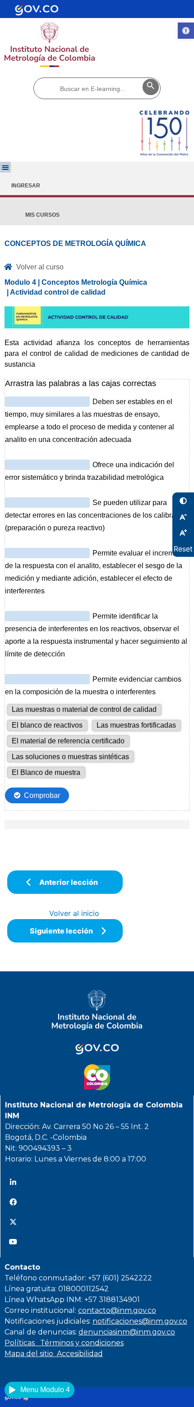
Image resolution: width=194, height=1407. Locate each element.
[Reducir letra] (183, 517)
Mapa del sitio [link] (31, 1353)
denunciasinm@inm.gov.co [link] (127, 1332)
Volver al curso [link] (40, 267)
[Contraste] (183, 500)
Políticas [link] (22, 1343)
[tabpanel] (97, 533)
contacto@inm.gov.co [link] (117, 1310)
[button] (5, 167)
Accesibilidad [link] (80, 1353)
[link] (186, 31)
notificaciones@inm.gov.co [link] (139, 1321)
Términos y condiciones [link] (82, 1343)
